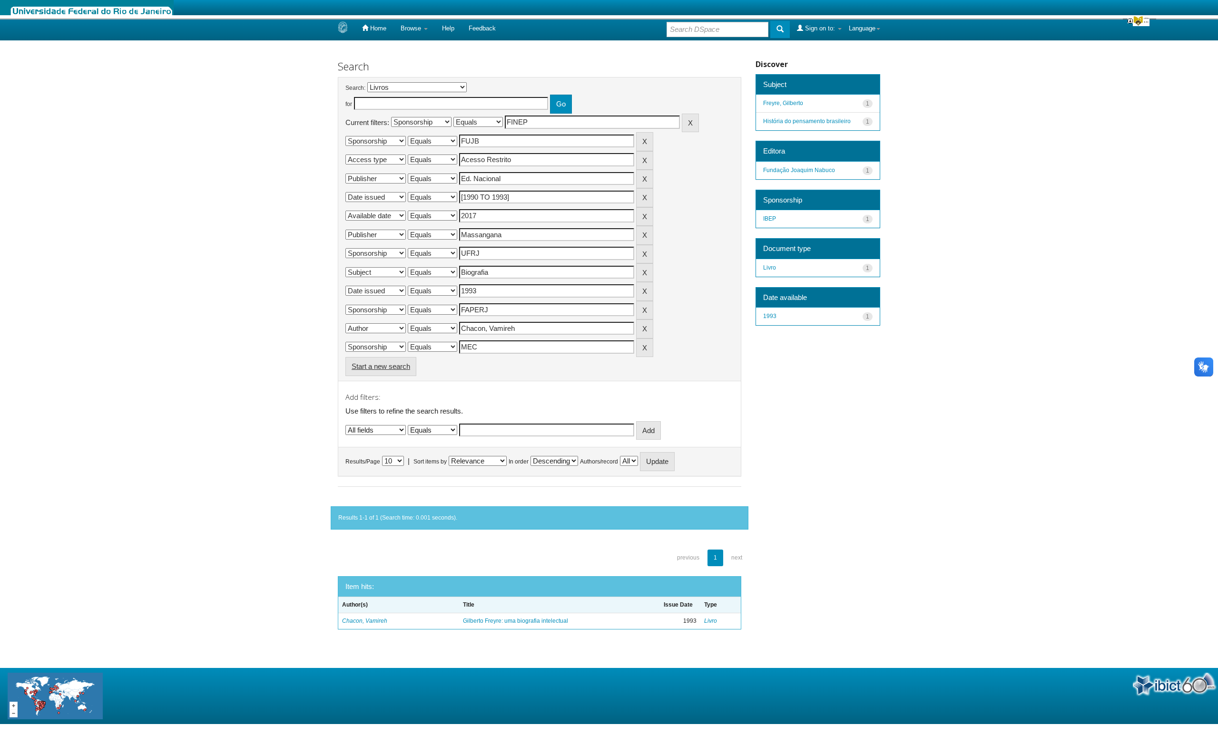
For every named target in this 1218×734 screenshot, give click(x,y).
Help (448, 28)
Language (862, 28)
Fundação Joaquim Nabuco (799, 170)
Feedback (482, 28)
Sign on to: (820, 28)
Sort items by (430, 461)
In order (519, 461)
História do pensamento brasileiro (807, 121)
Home (377, 28)
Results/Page (362, 461)
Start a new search (381, 366)
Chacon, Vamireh (364, 621)
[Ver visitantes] (55, 695)
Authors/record (599, 461)
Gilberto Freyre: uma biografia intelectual (515, 621)
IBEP (769, 218)
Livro (710, 621)
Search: (355, 88)
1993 (769, 316)
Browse (412, 28)
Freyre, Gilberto (783, 103)
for (348, 104)
